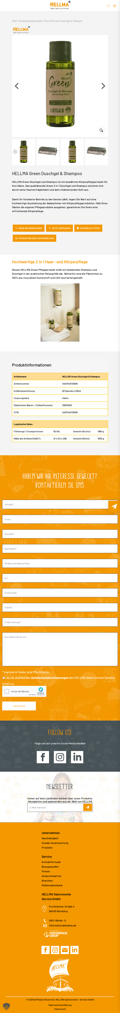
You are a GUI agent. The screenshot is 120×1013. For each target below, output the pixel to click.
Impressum (60, 1008)
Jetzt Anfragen (61, 228)
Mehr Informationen (30, 228)
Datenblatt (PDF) (90, 228)
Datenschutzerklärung (60, 1005)
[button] (103, 86)
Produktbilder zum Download (36, 238)
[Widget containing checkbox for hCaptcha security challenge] (24, 691)
